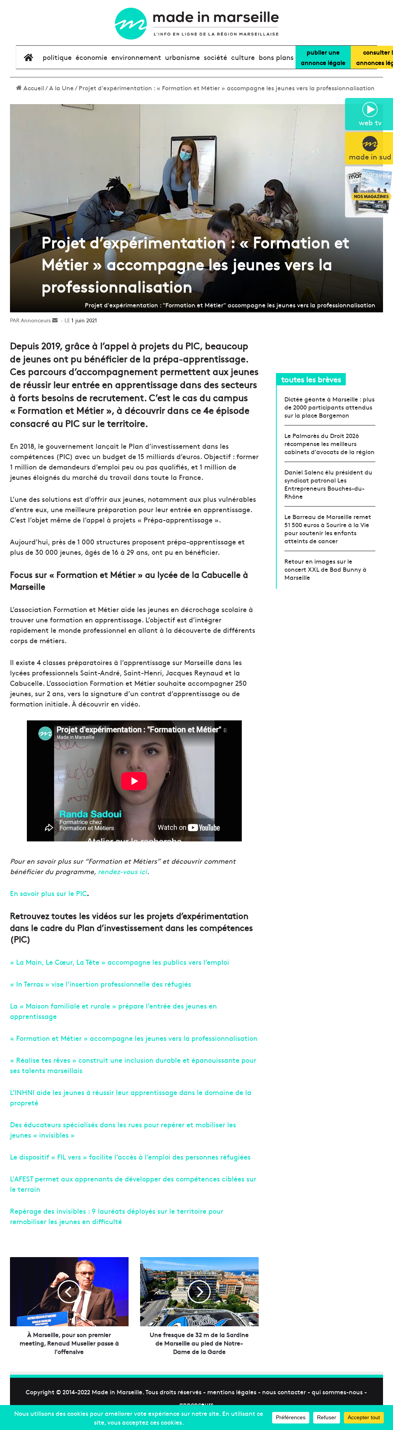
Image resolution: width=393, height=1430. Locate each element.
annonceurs (196, 1404)
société (215, 57)
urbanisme (182, 57)
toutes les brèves (311, 379)
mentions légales (231, 1391)
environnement (136, 57)
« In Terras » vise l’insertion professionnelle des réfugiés (100, 984)
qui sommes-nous (337, 1391)
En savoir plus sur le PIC (48, 893)
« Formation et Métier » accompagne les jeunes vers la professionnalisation (134, 1038)
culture (243, 57)
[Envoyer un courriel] (55, 320)
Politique (57, 57)
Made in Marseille (117, 1391)
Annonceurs (36, 320)
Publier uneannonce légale (323, 57)
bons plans (276, 57)
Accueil (33, 87)
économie (91, 57)
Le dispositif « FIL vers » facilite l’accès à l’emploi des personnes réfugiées (130, 1156)
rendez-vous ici (122, 871)
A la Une (61, 87)
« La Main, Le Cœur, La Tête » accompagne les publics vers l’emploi (119, 962)
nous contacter (284, 1391)
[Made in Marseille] (196, 24)
